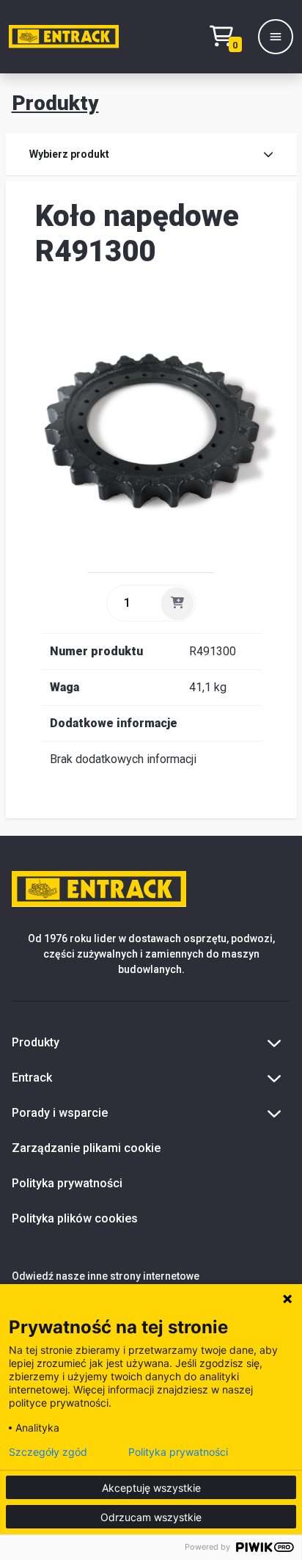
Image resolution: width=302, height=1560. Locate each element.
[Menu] (275, 36)
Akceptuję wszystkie (151, 1487)
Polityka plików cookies (75, 1218)
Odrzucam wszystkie (151, 1517)
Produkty (55, 103)
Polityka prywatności (67, 1183)
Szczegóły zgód (48, 1452)
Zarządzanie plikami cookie (86, 1148)
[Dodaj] (177, 603)
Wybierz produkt (69, 154)
